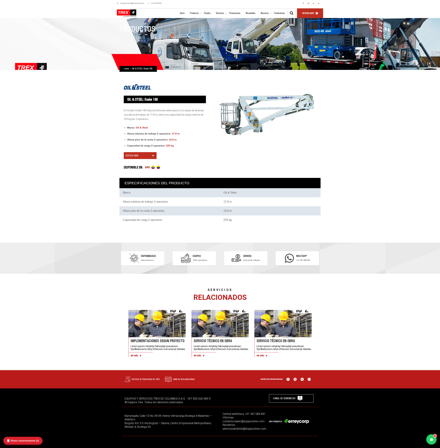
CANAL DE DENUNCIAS (284, 398)
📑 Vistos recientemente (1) (23, 440)
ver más (134, 355)
